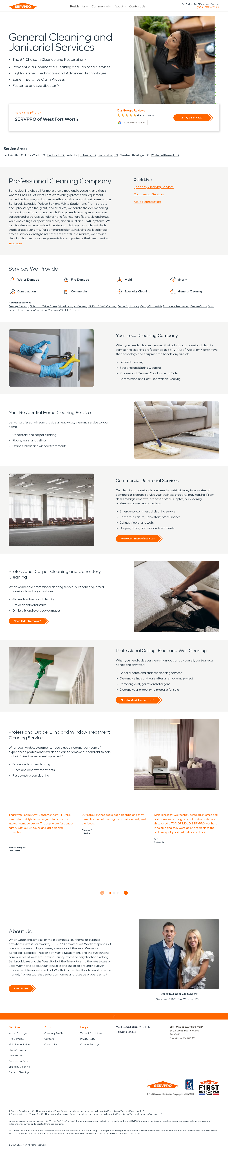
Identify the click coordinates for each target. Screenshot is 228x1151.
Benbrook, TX (56, 155)
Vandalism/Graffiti (58, 310)
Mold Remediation (147, 202)
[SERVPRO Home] (23, 5)
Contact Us (137, 6)
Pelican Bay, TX (108, 155)
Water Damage (18, 1033)
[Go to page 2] (114, 893)
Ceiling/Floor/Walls (151, 306)
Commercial (100, 6)
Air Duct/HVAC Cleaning (102, 306)
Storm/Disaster (17, 1050)
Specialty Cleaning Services (154, 187)
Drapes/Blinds (198, 306)
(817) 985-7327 (208, 7)
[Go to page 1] (110, 893)
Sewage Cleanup (19, 306)
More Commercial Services (138, 538)
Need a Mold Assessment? (137, 700)
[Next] (126, 893)
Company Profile (53, 1033)
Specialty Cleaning (19, 1066)
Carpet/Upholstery (128, 306)
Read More (21, 988)
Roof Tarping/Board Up (33, 310)
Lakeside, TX (88, 155)
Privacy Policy (87, 1038)
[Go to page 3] (117, 893)
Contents (75, 310)
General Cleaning (19, 1072)
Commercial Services (149, 194)
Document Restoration (176, 306)
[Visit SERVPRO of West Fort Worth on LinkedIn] (114, 1016)
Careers (49, 1038)
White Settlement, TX (165, 155)
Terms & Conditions (91, 1033)
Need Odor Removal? (27, 621)
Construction (16, 1055)
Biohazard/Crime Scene (43, 306)
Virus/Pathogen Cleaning (72, 306)
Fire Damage (16, 1038)
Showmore (15, 243)
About (119, 6)
